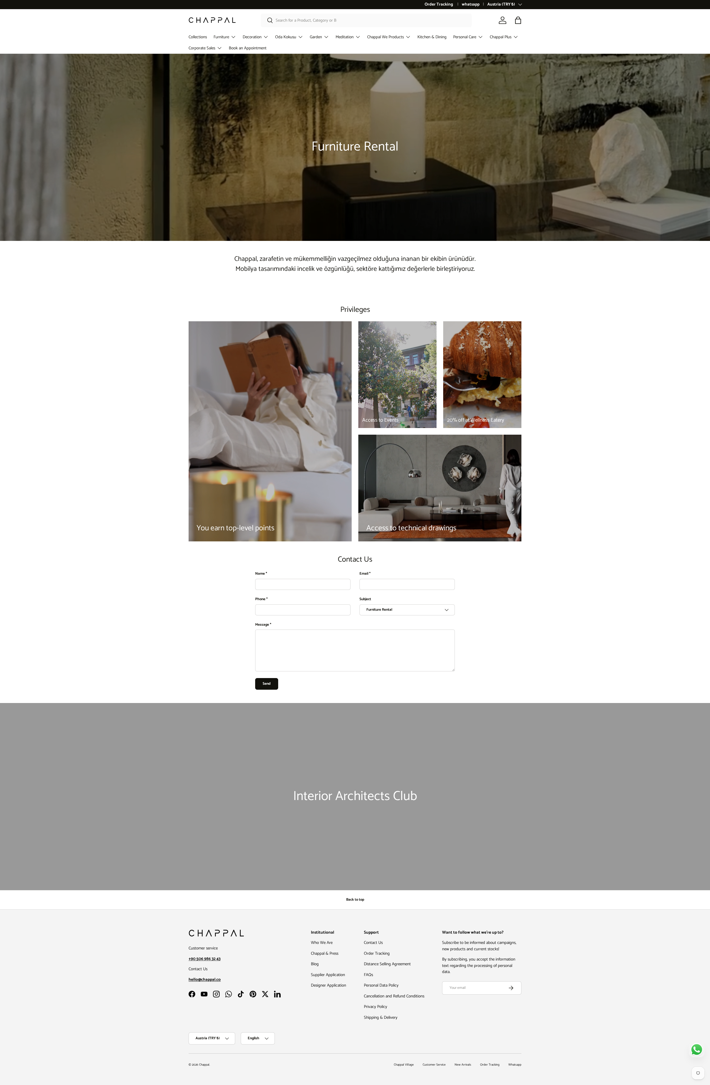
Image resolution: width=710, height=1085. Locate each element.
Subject (365, 599)
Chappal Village (404, 1064)
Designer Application (328, 985)
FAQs (368, 974)
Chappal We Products (385, 37)
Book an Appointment (248, 48)
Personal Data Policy (381, 985)
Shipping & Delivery (380, 1017)
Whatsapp (514, 1064)
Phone (260, 599)
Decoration (252, 37)
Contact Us (373, 942)
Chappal (204, 1064)
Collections (198, 37)
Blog (315, 964)
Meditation (345, 37)
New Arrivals (463, 1064)
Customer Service (434, 1064)
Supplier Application (328, 974)
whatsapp (471, 4)
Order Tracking (439, 4)
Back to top (355, 899)
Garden (316, 37)
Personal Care (464, 37)
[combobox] (366, 20)
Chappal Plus (500, 37)
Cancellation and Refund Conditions (394, 996)
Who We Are (322, 942)
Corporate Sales (202, 48)
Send (267, 684)
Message (262, 625)
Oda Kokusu (285, 37)
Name (260, 574)
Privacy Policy (375, 1006)
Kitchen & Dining (432, 37)
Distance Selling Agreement (387, 964)
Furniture (221, 37)
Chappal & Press (324, 953)
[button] (518, 20)
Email (363, 574)
